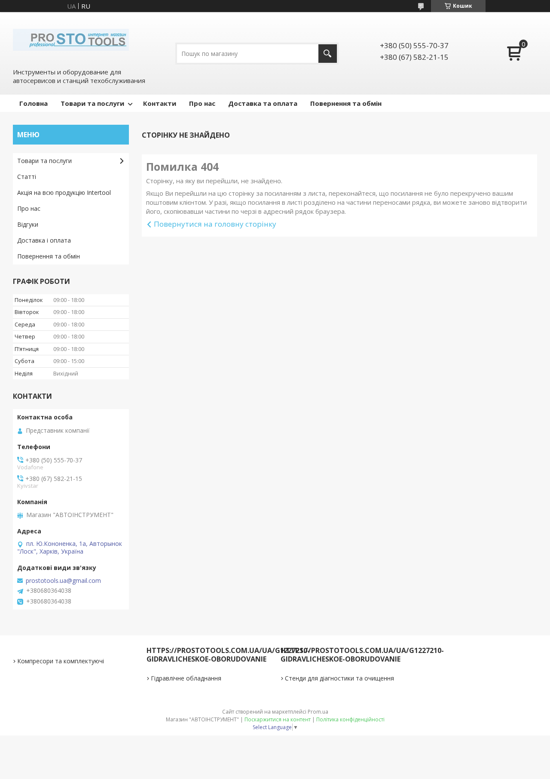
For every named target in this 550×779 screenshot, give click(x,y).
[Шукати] (327, 53)
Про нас (202, 103)
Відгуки (27, 224)
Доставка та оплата (262, 103)
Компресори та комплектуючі (60, 661)
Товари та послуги (92, 103)
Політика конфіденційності (350, 719)
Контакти (159, 103)
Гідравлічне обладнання (186, 678)
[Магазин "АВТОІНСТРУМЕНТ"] (71, 39)
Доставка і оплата (44, 240)
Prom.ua (318, 711)
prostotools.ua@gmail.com (63, 581)
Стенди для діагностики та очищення (339, 678)
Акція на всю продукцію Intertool (64, 192)
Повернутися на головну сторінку (215, 224)
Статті (26, 176)
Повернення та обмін (346, 103)
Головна (33, 103)
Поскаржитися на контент (277, 719)
